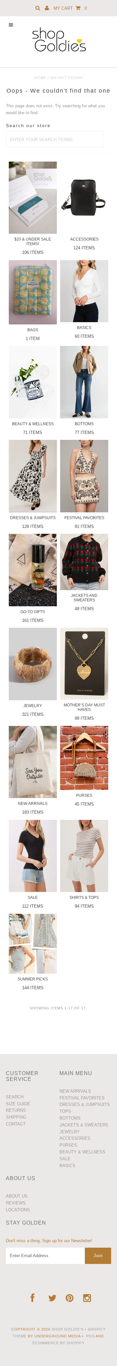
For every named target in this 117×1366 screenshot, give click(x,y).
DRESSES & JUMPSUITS (84, 1104)
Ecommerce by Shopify (58, 1343)
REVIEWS (16, 1203)
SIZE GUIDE (18, 1103)
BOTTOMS (70, 1118)
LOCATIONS (18, 1209)
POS (90, 1336)
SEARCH (14, 1097)
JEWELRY (69, 1131)
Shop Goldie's (68, 1329)
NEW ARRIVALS (75, 1091)
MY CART (70, 8)
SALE (65, 1158)
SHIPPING (16, 1117)
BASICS (67, 1165)
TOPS (65, 1111)
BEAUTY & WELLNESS (82, 1151)
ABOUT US (17, 1196)
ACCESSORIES (74, 1138)
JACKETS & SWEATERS (83, 1125)
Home (40, 78)
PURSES (68, 1145)
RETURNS (16, 1110)
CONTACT (16, 1124)
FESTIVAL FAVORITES (82, 1098)
